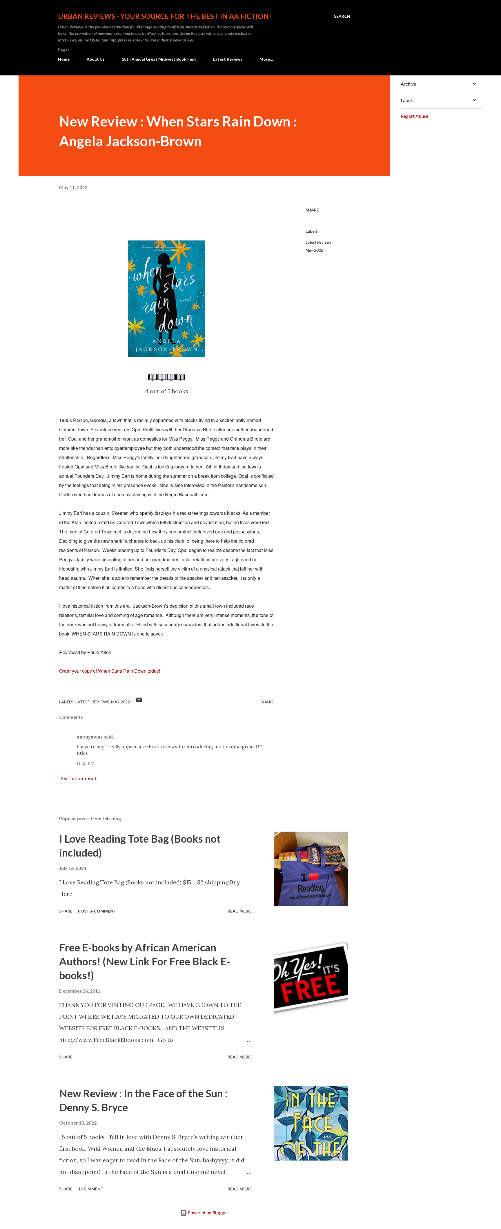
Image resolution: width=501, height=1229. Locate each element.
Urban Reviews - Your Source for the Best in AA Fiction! (164, 16)
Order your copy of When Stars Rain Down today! (109, 670)
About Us (96, 59)
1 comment (91, 1188)
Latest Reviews (227, 59)
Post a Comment (78, 778)
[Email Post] (138, 701)
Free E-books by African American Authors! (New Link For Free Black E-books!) (144, 961)
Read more (240, 910)
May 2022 (314, 250)
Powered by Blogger (207, 1212)
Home (64, 59)
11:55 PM (86, 763)
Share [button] (312, 209)
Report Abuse (414, 116)
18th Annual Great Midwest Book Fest (159, 59)
